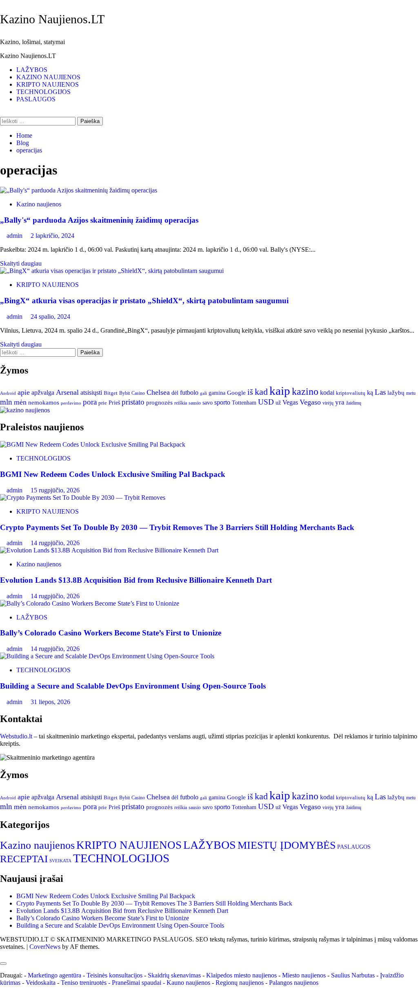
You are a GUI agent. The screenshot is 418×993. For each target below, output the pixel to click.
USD (266, 402)
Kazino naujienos (38, 204)
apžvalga (42, 392)
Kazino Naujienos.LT (52, 19)
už (278, 403)
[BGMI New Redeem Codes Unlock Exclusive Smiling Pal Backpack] (92, 444)
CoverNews (44, 946)
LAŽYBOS (31, 69)
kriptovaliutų (350, 393)
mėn (20, 402)
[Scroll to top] (2, 954)
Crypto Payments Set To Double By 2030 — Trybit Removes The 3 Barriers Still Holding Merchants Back (177, 527)
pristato (133, 402)
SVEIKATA (60, 861)
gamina (217, 392)
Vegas (290, 402)
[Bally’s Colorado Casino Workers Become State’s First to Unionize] (89, 603)
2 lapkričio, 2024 (52, 235)
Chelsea (158, 392)
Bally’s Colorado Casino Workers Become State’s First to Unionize (110, 632)
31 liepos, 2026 (50, 701)
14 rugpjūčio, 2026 (55, 542)
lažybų (396, 392)
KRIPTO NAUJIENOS (47, 84)
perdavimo (71, 402)
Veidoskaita (41, 982)
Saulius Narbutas (353, 975)
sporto (222, 402)
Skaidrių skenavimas (174, 975)
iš (250, 391)
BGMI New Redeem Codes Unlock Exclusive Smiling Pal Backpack (112, 474)
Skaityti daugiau (21, 263)
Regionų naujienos (240, 982)
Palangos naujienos (293, 982)
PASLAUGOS (36, 99)
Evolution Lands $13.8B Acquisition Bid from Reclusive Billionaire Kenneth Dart (136, 580)
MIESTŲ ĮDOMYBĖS (287, 845)
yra (340, 402)
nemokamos (43, 402)
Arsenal (67, 392)
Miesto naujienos (304, 975)
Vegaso (310, 402)
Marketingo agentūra (54, 975)
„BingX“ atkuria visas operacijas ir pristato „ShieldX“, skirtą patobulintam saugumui (144, 300)
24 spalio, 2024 (50, 316)
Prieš (114, 402)
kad (261, 392)
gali (203, 393)
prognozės (159, 402)
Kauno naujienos (188, 982)
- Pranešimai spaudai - (137, 982)
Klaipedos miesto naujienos (241, 975)
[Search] (2, 113)
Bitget (111, 393)
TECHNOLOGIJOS (43, 91)
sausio (195, 403)
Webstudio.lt (16, 736)
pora (90, 402)
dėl (174, 392)
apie (24, 392)
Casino (138, 393)
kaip (279, 390)
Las (380, 392)
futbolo (189, 392)
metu (411, 393)
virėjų (328, 403)
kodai (327, 392)
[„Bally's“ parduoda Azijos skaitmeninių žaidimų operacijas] (78, 190)
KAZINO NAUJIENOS (48, 77)
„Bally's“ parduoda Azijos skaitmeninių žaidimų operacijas (99, 220)
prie (102, 403)
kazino (305, 391)
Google (236, 392)
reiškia (180, 403)
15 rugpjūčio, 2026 (55, 490)
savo (207, 402)
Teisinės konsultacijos (114, 975)
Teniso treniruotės (84, 982)
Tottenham (244, 402)
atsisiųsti (91, 392)
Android (8, 393)
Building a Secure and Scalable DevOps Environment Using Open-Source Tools (133, 686)
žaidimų (353, 403)
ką (370, 392)
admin (15, 235)
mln (6, 402)
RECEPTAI (24, 858)
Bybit (124, 393)
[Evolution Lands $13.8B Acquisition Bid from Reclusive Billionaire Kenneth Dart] (109, 550)
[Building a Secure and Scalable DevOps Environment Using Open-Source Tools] (107, 656)
